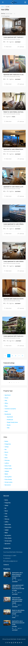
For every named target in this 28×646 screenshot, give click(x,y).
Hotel (6, 411)
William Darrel (8, 46)
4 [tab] (17, 382)
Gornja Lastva (8, 482)
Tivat (6, 455)
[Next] (19, 355)
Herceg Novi (8, 476)
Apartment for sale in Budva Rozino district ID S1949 (18, 622)
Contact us (6, 564)
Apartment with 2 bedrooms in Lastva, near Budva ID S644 (17, 599)
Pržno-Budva (8, 479)
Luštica (7, 463)
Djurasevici (8, 485)
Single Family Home (12, 422)
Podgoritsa (8, 444)
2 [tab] (12, 382)
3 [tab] (15, 382)
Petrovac (7, 460)
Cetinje (7, 446)
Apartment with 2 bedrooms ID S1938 (14, 299)
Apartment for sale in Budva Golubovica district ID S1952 (17, 574)
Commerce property (10, 408)
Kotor (6, 457)
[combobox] (10, 13)
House (6, 398)
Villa (6, 400)
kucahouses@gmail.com (11, 561)
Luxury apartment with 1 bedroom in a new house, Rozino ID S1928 (18, 587)
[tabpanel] (14, 373)
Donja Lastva (8, 468)
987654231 (8, 558)
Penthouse (10, 419)
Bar (6, 449)
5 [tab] (19, 382)
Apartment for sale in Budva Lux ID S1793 (15, 186)
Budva (6, 441)
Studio (8, 425)
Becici (6, 452)
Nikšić (6, 474)
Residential (8, 414)
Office (6, 403)
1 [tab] (10, 382)
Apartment (7, 395)
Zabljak (7, 471)
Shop (6, 406)
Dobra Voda (8, 466)
